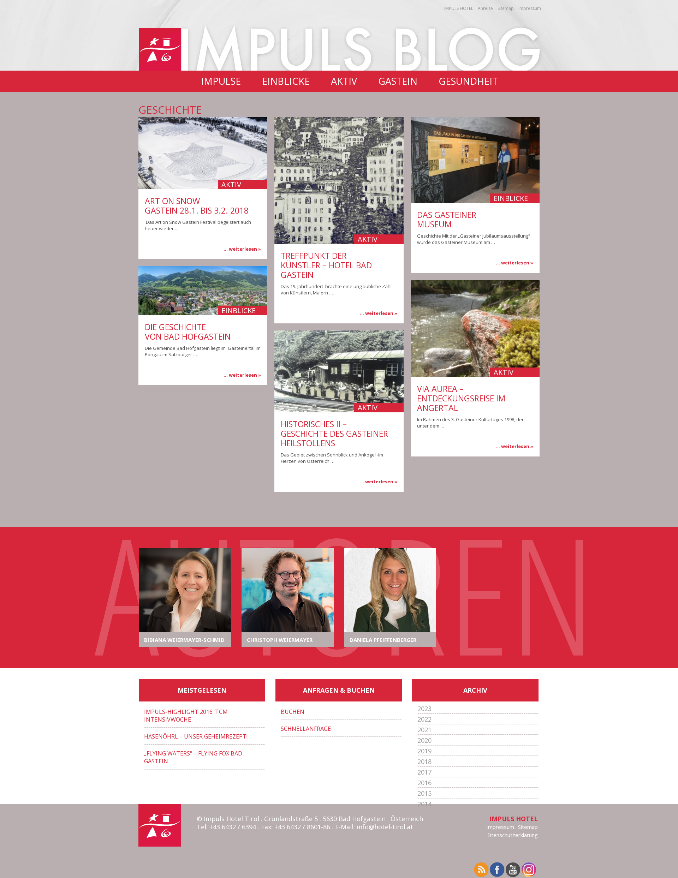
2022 (424, 719)
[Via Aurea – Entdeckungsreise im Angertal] (475, 328)
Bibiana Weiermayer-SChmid (184, 639)
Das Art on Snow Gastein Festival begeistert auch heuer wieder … (198, 225)
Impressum (529, 8)
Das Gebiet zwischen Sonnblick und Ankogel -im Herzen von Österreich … (332, 458)
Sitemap (506, 8)
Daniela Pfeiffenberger (383, 639)
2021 (424, 729)
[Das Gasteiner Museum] (475, 160)
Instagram (529, 870)
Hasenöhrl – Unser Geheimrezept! (196, 736)
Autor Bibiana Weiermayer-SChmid (185, 590)
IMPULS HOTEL (458, 8)
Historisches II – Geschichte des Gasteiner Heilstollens (334, 433)
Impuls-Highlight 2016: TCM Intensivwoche (186, 715)
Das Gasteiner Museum (446, 219)
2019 (424, 751)
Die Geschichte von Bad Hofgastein (188, 331)
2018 (424, 761)
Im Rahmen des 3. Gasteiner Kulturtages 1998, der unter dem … (470, 422)
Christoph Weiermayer (280, 639)
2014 (424, 804)
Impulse (221, 81)
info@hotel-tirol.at (385, 827)
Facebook (498, 870)
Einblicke (286, 81)
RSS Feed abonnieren (482, 870)
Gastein (397, 81)
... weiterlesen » (242, 249)
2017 (424, 772)
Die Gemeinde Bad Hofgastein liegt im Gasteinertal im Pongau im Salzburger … (203, 351)
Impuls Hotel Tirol (160, 49)
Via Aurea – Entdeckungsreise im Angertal (461, 398)
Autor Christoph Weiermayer (288, 590)
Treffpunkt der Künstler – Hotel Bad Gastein (326, 265)
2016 (424, 782)
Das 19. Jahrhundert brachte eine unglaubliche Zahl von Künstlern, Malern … (336, 289)
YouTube (514, 870)
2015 (424, 793)
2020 (424, 740)
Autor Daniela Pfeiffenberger (390, 590)
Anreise (485, 8)
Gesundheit (468, 81)
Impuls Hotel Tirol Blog (361, 47)
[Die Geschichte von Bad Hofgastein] (202, 290)
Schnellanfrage (306, 729)
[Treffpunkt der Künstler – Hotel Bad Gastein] (338, 180)
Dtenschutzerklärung (512, 834)
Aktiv (344, 81)
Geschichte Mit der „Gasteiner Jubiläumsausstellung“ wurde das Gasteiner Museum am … (473, 239)
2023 (424, 708)
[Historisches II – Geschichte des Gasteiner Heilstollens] (338, 371)
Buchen (292, 712)
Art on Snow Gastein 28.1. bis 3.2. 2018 (197, 205)
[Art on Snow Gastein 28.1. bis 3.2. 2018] (202, 153)
